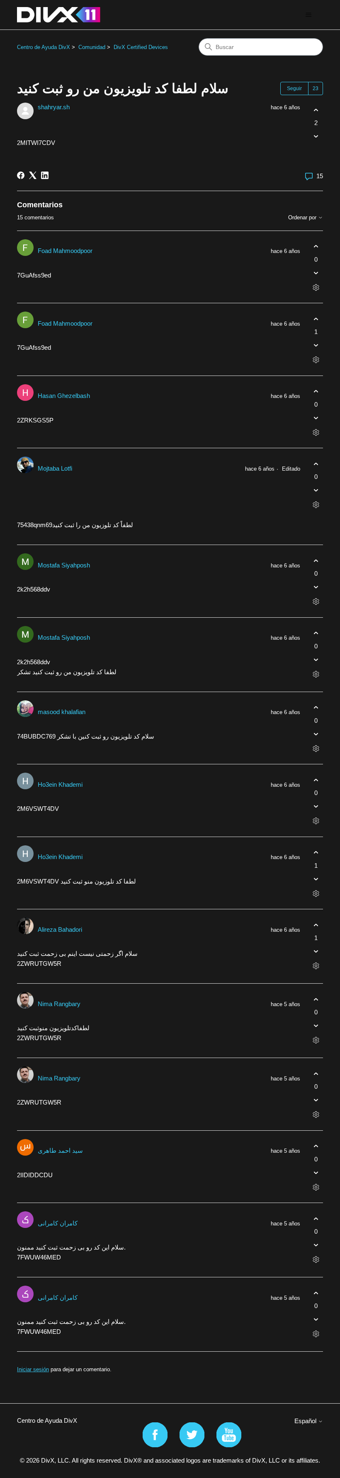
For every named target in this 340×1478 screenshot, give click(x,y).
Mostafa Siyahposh (64, 565)
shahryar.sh (54, 106)
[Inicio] (58, 14)
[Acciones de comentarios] (315, 287)
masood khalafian (61, 711)
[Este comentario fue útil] (315, 246)
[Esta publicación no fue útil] (315, 136)
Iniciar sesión (33, 1369)
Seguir (294, 88)
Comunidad (91, 47)
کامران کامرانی (58, 1223)
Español (306, 1420)
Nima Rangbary (59, 1003)
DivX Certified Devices (141, 47)
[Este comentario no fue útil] (315, 272)
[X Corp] (32, 175)
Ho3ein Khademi (60, 784)
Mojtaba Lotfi (55, 468)
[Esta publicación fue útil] (315, 110)
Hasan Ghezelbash (64, 395)
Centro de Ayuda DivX (43, 47)
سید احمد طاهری (60, 1150)
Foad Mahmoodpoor (65, 250)
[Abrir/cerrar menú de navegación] (308, 15)
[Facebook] (20, 175)
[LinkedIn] (45, 175)
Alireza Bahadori (60, 929)
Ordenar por (303, 218)
